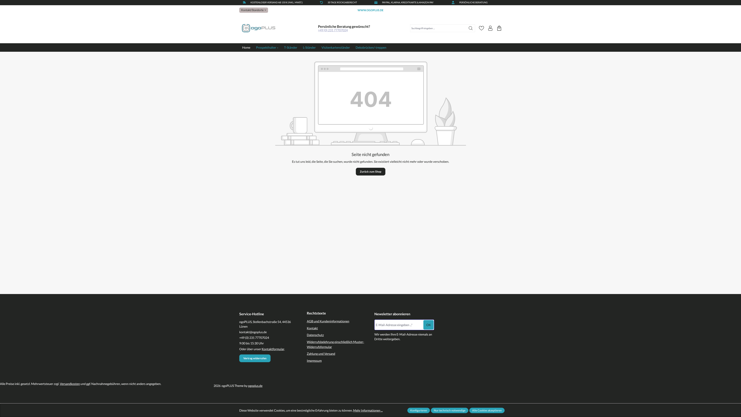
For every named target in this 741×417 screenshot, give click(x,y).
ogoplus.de (255, 385)
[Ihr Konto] (490, 28)
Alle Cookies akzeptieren (487, 410)
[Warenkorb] (499, 28)
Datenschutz (315, 335)
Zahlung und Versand (321, 353)
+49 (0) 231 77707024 (333, 30)
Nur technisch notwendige (449, 410)
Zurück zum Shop (370, 171)
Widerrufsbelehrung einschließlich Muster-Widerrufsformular (335, 344)
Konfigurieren (418, 410)
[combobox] (438, 28)
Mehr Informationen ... (368, 410)
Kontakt (312, 328)
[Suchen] (470, 28)
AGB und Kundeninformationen (328, 321)
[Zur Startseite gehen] (258, 28)
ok (428, 325)
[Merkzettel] (481, 28)
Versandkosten (70, 384)
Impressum (314, 360)
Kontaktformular (273, 349)
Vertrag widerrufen (254, 358)
